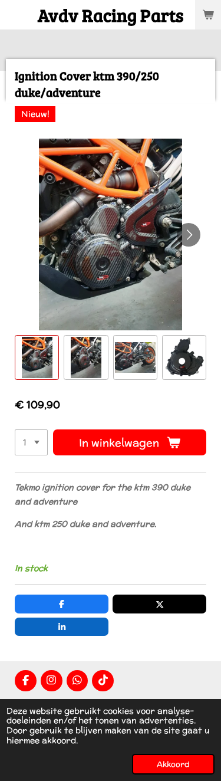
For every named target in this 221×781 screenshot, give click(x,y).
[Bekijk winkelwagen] (208, 14)
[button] (37, 357)
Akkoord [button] (173, 764)
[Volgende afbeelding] (188, 235)
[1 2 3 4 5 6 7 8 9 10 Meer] (31, 442)
